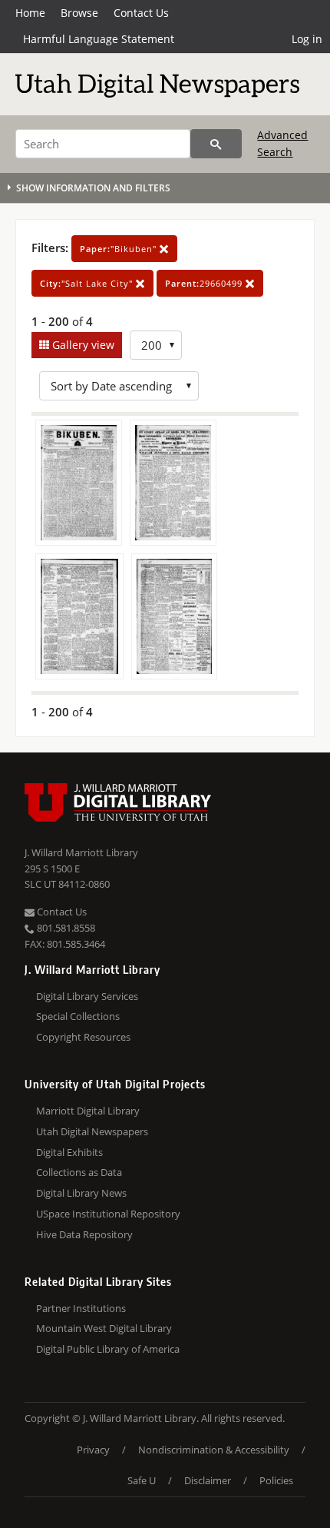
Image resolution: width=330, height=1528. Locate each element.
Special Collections (78, 1016)
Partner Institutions (81, 1308)
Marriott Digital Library (88, 1111)
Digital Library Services (87, 996)
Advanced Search (282, 143)
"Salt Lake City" (88, 283)
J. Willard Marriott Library (81, 852)
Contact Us (141, 12)
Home (30, 12)
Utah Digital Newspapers (92, 1131)
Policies (276, 1480)
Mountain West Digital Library (104, 1328)
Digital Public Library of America (108, 1349)
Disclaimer (207, 1480)
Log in (307, 39)
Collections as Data (79, 1172)
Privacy (93, 1450)
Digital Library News (81, 1193)
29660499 (205, 283)
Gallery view (81, 344)
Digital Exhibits (69, 1152)
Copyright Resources (83, 1037)
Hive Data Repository (84, 1234)
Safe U (141, 1480)
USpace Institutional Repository (108, 1214)
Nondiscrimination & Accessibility (213, 1450)
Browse (79, 12)
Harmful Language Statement (98, 39)
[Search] (216, 143)
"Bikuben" (120, 248)
